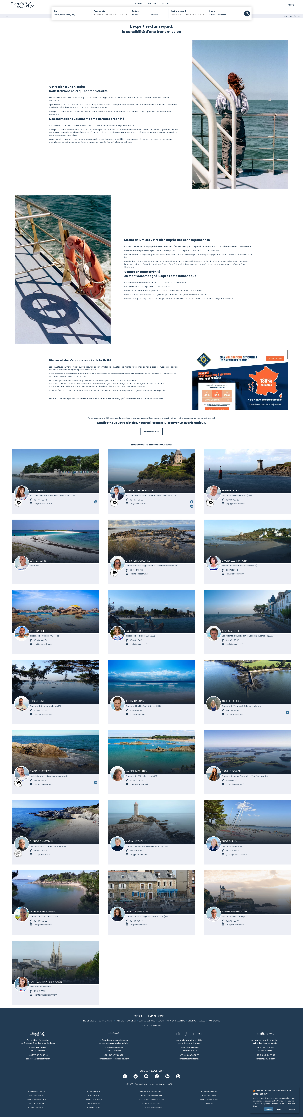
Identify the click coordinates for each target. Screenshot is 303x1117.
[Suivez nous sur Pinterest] (178, 1077)
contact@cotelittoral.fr (189, 1058)
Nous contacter (151, 431)
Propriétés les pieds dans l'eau (151, 1107)
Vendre (152, 3)
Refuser (279, 1109)
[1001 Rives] (265, 1035)
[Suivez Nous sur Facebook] (191, 503)
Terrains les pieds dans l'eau (151, 1103)
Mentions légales (157, 1084)
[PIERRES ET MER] (38, 1035)
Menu (291, 4)
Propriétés (209, 1103)
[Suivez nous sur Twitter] (135, 1077)
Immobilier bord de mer (36, 1091)
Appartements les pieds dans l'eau (151, 1099)
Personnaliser (291, 1109)
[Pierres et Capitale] (113, 1035)
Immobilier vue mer (94, 1091)
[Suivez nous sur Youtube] (146, 1077)
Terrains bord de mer (36, 1103)
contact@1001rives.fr (265, 1058)
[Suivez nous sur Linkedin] (95, 503)
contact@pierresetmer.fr (38, 1058)
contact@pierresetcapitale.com (113, 1058)
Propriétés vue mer (94, 1107)
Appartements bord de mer (36, 1099)
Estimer (165, 3)
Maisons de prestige (209, 1095)
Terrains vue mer (94, 1103)
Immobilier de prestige (209, 1091)
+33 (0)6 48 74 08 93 (38, 1055)
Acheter (138, 3)
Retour (6, 16)
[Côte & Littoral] (189, 1035)
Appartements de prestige (209, 1099)
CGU (170, 1084)
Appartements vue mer (94, 1099)
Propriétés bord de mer (36, 1107)
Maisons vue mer (94, 1095)
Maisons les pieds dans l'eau (151, 1095)
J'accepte (269, 1109)
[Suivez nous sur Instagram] (157, 1077)
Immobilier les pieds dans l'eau (151, 1091)
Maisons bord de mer (36, 1095)
